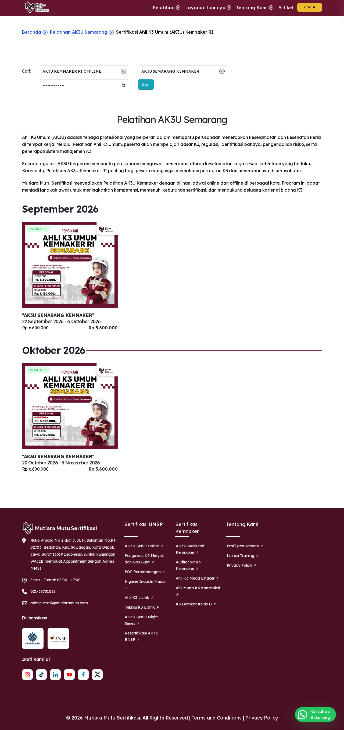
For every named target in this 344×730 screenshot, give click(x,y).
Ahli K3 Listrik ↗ (139, 597)
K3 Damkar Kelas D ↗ (196, 604)
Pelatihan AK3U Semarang (78, 32)
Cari (145, 84)
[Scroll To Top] (334, 724)
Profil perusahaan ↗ (245, 546)
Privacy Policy (261, 718)
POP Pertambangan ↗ (145, 571)
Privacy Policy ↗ (241, 565)
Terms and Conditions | (218, 718)
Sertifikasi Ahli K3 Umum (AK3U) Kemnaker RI (164, 32)
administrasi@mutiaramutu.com (59, 603)
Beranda (31, 32)
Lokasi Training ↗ (243, 555)
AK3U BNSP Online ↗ (144, 546)
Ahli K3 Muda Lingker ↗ (197, 578)
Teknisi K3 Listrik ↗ (142, 607)
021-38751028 (43, 591)
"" (61, 318)
